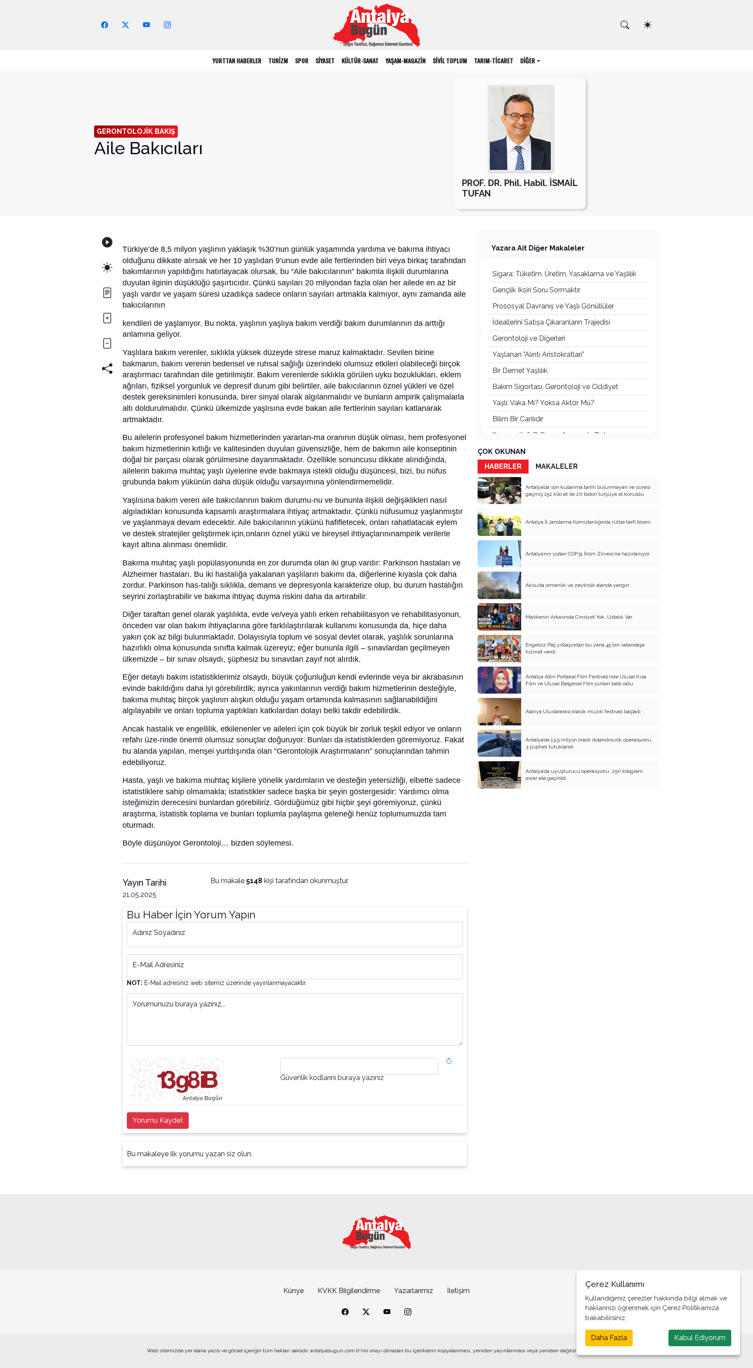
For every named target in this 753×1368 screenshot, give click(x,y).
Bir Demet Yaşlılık (519, 370)
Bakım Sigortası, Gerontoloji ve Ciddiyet (555, 387)
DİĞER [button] (527, 60)
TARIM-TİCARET (493, 60)
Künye (293, 1291)
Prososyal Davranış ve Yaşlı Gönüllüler (553, 306)
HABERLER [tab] (503, 466)
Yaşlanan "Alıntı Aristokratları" (538, 354)
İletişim (458, 1291)
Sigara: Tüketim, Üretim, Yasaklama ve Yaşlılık (564, 274)
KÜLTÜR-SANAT (360, 60)
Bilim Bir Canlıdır (517, 419)
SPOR (302, 60)
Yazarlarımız (413, 1291)
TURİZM (278, 60)
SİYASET (325, 60)
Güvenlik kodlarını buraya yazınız (332, 1077)
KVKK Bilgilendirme (349, 1291)
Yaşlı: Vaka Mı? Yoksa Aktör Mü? (543, 403)
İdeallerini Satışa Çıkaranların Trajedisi (551, 322)
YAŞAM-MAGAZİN (406, 60)
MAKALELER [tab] (557, 466)
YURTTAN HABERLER (237, 60)
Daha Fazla (609, 1338)
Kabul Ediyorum (700, 1338)
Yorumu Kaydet (157, 1120)
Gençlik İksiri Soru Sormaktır (536, 290)
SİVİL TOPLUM (450, 60)
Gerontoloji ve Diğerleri (528, 338)
